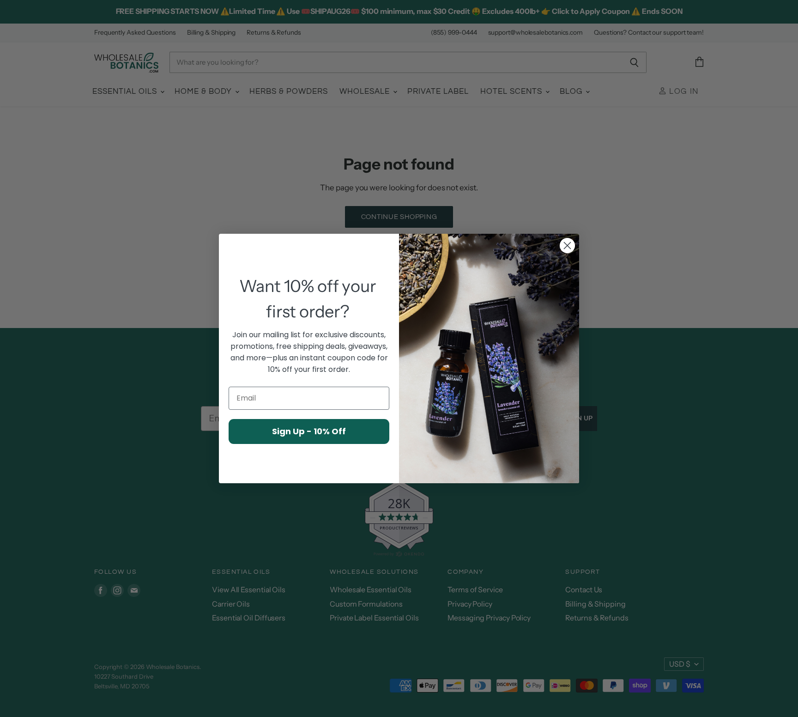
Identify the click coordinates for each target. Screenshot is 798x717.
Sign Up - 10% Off (309, 431)
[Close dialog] (567, 245)
